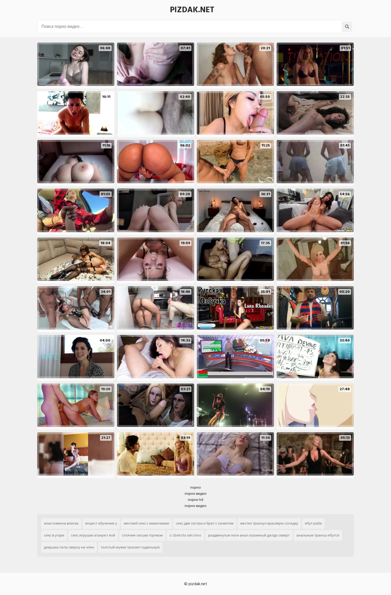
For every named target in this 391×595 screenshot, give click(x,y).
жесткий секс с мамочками (146, 523)
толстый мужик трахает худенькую (130, 547)
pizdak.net (192, 9)
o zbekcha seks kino (185, 535)
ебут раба (313, 523)
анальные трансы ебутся (317, 535)
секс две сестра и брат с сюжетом (205, 523)
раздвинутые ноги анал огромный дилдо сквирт (249, 535)
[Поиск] (347, 26)
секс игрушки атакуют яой (93, 535)
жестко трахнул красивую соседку (269, 523)
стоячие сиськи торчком (142, 535)
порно (195, 487)
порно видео (195, 493)
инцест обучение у (101, 523)
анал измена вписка (61, 523)
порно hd (195, 500)
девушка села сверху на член (69, 547)
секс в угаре (54, 535)
